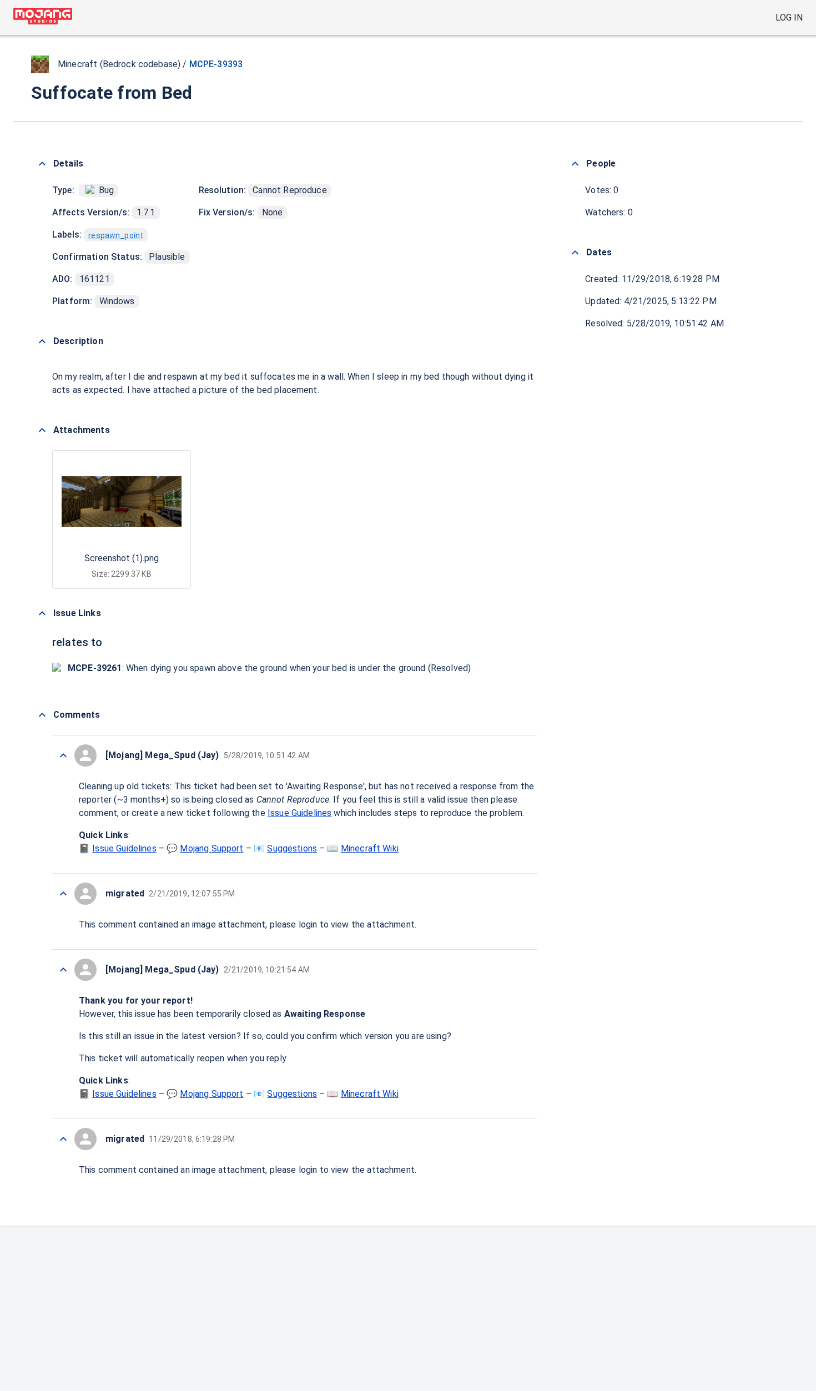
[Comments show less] (42, 715)
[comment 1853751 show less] (63, 970)
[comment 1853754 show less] (63, 755)
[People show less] (575, 164)
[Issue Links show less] (42, 613)
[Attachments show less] (42, 430)
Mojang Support (211, 848)
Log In (789, 17)
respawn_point (115, 235)
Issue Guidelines (299, 813)
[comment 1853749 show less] (63, 1139)
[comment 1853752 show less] (63, 894)
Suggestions (292, 848)
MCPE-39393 (216, 64)
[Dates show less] (575, 252)
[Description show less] (42, 341)
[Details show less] (42, 164)
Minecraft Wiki (370, 848)
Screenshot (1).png (121, 558)
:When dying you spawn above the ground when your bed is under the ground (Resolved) (269, 668)
